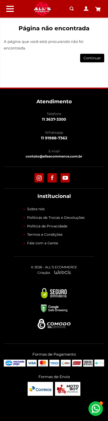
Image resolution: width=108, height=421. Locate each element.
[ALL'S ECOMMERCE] (42, 9)
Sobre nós (36, 209)
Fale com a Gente (42, 243)
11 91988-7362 (54, 138)
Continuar (92, 58)
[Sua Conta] (86, 9)
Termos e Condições (45, 234)
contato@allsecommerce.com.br (54, 156)
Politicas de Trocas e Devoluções (56, 217)
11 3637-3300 (54, 119)
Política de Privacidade (47, 226)
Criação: (43, 273)
